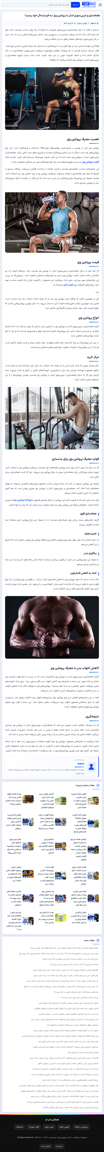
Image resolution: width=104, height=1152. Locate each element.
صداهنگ (19, 1127)
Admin (80, 764)
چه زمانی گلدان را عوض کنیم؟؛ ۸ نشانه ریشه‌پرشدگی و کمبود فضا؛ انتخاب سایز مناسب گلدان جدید (62, 981)
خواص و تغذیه (82, 23)
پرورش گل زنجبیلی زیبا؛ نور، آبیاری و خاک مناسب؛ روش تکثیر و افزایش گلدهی (70, 1107)
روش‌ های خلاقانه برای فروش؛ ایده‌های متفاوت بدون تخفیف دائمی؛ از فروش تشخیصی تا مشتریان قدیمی (60, 1036)
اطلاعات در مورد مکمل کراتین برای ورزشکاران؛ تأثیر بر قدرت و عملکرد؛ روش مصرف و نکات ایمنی (64, 1058)
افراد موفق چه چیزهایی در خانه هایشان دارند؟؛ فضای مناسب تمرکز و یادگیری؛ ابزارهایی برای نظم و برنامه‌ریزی (58, 1085)
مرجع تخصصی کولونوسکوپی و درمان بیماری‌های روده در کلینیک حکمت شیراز (70, 1080)
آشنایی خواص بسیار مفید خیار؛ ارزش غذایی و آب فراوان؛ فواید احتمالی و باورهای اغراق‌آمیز (66, 1008)
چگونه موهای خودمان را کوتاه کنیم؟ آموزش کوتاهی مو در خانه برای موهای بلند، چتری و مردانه (64, 948)
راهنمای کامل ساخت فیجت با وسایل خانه (83, 1052)
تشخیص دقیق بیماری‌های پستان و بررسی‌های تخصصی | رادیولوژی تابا (72, 1025)
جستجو (75, 4)
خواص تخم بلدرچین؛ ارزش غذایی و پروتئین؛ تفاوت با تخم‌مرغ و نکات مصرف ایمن (68, 1003)
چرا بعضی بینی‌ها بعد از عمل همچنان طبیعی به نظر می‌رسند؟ (76, 992)
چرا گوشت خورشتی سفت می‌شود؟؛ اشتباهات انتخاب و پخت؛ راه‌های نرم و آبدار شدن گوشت (65, 1047)
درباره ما (59, 1146)
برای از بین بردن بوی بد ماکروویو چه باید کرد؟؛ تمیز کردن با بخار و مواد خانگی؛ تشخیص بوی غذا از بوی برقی (58, 953)
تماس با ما (46, 1146)
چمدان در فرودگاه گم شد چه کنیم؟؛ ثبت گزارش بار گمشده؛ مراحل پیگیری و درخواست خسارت (64, 1074)
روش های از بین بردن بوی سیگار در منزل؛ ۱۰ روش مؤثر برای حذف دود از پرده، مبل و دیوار (66, 975)
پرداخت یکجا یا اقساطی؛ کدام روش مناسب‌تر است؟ (79, 997)
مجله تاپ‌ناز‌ (89, 5)
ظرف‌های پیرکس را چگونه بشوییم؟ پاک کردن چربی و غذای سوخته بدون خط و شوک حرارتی (65, 970)
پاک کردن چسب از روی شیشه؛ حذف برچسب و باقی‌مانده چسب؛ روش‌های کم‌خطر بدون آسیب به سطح (61, 986)
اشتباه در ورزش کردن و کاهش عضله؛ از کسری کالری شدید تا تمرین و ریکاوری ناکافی (68, 1063)
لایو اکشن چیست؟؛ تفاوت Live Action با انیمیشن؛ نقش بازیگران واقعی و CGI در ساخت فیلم (64, 1096)
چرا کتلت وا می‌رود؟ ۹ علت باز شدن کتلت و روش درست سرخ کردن (74, 964)
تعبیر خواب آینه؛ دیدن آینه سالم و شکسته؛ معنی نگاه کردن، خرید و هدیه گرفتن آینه (68, 1041)
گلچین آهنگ (64, 1127)
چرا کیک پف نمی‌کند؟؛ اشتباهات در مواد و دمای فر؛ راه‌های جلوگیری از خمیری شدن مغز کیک (65, 1069)
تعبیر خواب (49, 1127)
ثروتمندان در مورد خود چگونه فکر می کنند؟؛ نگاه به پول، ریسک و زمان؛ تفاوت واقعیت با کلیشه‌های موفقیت (59, 1091)
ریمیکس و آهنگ (81, 1127)
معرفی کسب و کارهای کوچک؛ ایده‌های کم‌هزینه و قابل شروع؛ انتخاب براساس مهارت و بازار (66, 1030)
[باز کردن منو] (100, 5)
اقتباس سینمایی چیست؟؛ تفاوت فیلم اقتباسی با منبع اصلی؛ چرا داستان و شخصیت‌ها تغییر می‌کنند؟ (62, 1102)
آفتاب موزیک (34, 1127)
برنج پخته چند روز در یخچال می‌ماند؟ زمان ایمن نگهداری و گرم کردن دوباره (70, 959)
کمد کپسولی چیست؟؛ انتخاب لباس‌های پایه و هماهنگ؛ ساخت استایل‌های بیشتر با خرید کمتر (64, 1019)
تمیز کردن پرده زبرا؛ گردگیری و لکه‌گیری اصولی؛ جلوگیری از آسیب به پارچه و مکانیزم (68, 1014)
